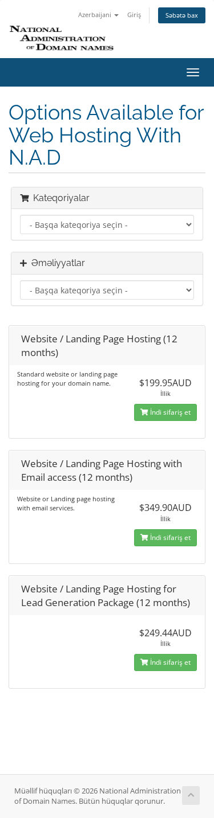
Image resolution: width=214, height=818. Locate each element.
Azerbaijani (95, 14)
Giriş (134, 14)
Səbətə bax (181, 15)
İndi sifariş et (169, 412)
